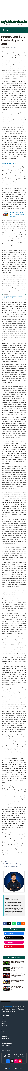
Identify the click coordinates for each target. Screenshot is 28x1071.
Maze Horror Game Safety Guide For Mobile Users (17, 968)
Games (5, 861)
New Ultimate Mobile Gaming (12, 864)
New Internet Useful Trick (10, 866)
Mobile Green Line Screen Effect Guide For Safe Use (17, 962)
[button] (24, 30)
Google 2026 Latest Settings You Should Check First (18, 974)
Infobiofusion (8, 1006)
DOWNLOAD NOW (9, 164)
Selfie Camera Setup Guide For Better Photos (17, 981)
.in (11, 1068)
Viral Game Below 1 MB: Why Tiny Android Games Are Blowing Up (16, 214)
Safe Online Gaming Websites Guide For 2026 (17, 987)
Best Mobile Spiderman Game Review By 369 (13, 297)
